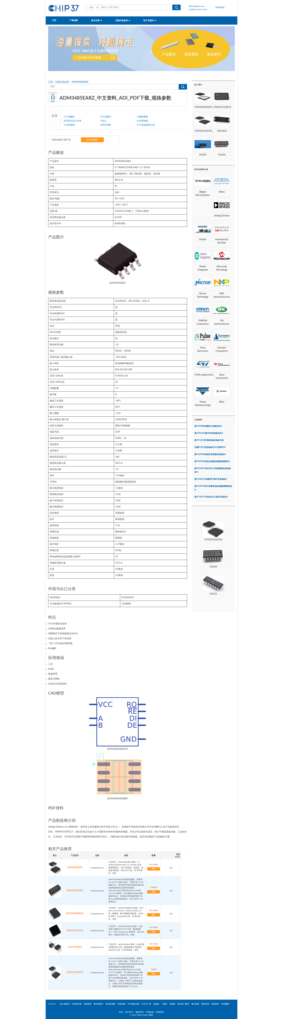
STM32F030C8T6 (203, 107)
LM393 (202, 155)
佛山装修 (195, 1004)
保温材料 (215, 1004)
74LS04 (222, 155)
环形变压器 (77, 1004)
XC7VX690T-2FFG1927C (213, 594)
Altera (222, 192)
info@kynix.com (198, 6)
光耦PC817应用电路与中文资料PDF (210, 447)
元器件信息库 (121, 21)
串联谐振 (121, 1004)
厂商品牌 (73, 20)
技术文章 (95, 21)
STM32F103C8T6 (203, 131)
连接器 (156, 1004)
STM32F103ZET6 (222, 107)
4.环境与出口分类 (72, 121)
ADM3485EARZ (80, 82)
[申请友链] (220, 7)
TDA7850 (222, 131)
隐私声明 (139, 1012)
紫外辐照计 (99, 1004)
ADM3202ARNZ (74, 890)
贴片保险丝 (65, 1004)
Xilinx (221, 402)
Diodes (202, 239)
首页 (121, 1012)
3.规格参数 (142, 117)
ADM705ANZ (75, 947)
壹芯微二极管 (183, 1004)
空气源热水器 (133, 1004)
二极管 (164, 1004)
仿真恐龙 (88, 1004)
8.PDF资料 (105, 125)
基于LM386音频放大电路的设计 (208, 426)
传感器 (172, 1004)
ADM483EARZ (74, 867)
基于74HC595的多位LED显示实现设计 (211, 497)
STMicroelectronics (204, 375)
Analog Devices (221, 216)
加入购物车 (92, 140)
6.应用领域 (142, 121)
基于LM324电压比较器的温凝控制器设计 (212, 461)
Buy (154, 869)
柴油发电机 (110, 1004)
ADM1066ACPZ (75, 930)
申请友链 (150, 1012)
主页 (54, 20)
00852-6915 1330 (199, 10)
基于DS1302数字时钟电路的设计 (208, 433)
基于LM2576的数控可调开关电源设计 (210, 479)
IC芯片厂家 (146, 1004)
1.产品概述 (69, 117)
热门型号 (129, 1012)
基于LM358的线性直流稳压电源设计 (210, 454)
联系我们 (160, 1012)
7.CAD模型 (69, 125)
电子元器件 (148, 21)
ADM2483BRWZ (75, 913)
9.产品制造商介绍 (146, 125)
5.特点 (103, 121)
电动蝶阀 (225, 1004)
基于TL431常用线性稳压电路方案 (209, 440)
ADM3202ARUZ (75, 972)
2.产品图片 (105, 117)
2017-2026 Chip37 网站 (142, 1015)
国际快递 (205, 1004)
